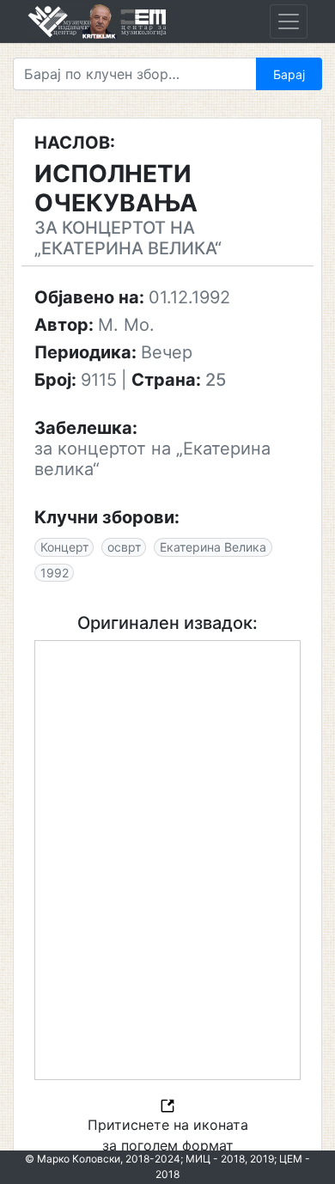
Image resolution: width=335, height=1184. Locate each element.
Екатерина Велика (213, 547)
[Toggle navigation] (289, 21)
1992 (54, 572)
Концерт (64, 547)
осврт (124, 547)
